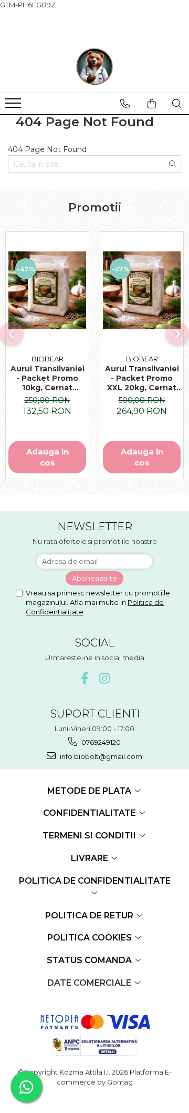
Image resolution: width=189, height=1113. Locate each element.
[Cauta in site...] (177, 103)
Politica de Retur (90, 915)
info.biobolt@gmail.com (100, 756)
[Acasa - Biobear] (94, 66)
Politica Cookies (90, 938)
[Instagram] (105, 678)
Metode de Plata (90, 791)
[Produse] (14, 106)
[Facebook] (85, 678)
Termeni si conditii (90, 836)
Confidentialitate (90, 813)
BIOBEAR (48, 359)
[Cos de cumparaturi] (151, 103)
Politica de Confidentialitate (95, 881)
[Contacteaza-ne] (125, 103)
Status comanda (90, 960)
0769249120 (100, 742)
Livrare (90, 858)
